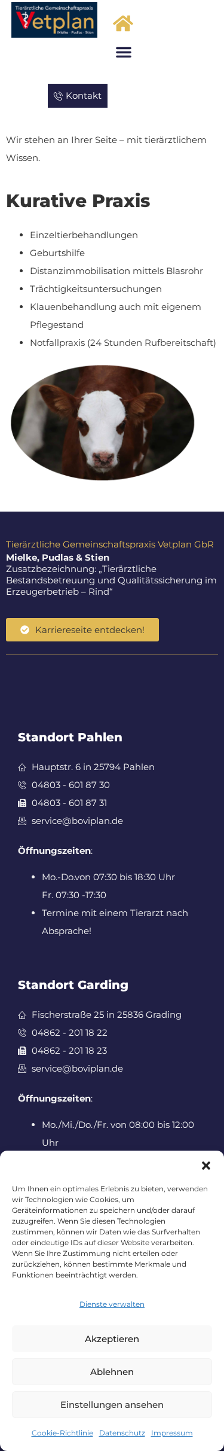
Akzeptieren (112, 1338)
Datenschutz (122, 1432)
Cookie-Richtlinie (62, 1432)
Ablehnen (112, 1371)
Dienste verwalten (112, 1304)
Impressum (172, 1432)
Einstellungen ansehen (112, 1404)
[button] (206, 1166)
